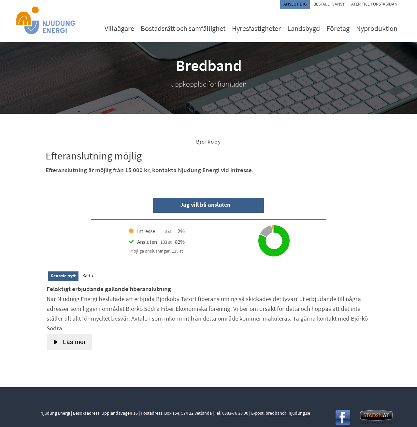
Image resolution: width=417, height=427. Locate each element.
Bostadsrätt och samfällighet (183, 29)
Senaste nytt (63, 276)
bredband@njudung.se (288, 413)
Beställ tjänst (329, 4)
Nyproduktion (376, 29)
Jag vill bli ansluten (205, 205)
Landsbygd (303, 29)
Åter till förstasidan (374, 4)
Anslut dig (295, 4)
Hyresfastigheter (256, 29)
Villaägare (119, 29)
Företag (338, 29)
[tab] (63, 276)
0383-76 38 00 (235, 413)
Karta (87, 276)
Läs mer (74, 341)
